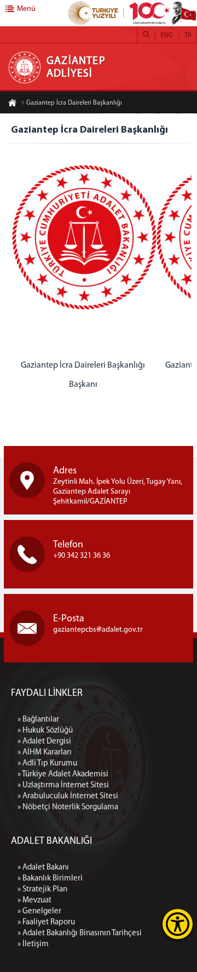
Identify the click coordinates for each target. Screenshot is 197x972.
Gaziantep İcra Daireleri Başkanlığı (74, 103)
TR (187, 35)
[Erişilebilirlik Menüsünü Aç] (178, 924)
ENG (167, 35)
